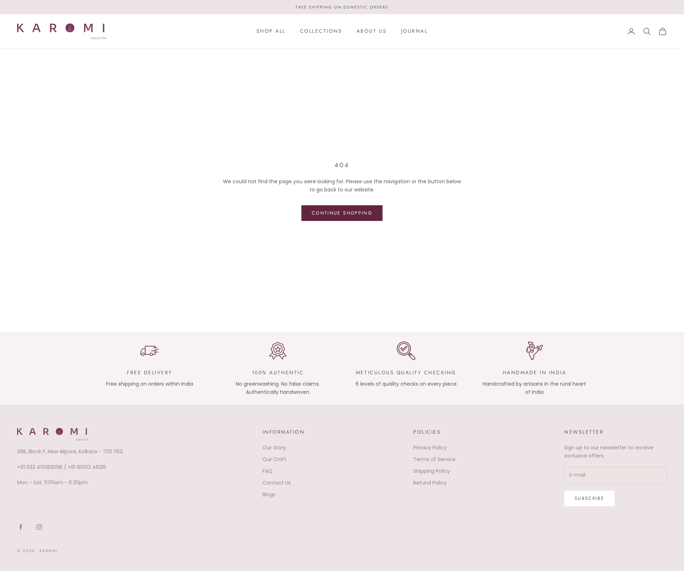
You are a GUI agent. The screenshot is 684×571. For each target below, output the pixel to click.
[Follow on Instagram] (39, 526)
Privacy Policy (430, 447)
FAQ (268, 471)
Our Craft (274, 459)
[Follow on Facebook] (20, 526)
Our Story (274, 447)
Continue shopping (342, 213)
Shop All (271, 31)
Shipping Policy (431, 471)
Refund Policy (430, 482)
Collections (321, 31)
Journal (414, 31)
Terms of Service (434, 459)
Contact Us (277, 482)
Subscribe (589, 498)
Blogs (269, 494)
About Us (372, 31)
